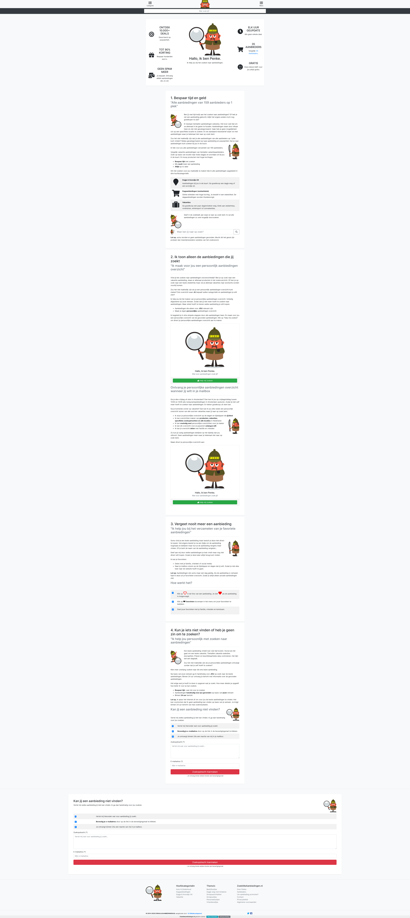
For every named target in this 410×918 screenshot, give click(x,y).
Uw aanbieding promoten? (247, 894)
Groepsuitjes (212, 897)
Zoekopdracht (178, 742)
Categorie (150, 6)
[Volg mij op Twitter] (248, 913)
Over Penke (241, 889)
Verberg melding (224, 916)
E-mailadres (177, 761)
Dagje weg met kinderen (216, 892)
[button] (236, 231)
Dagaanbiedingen (183, 892)
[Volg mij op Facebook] (251, 913)
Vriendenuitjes (212, 902)
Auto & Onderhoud (183, 889)
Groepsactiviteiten (214, 894)
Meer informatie (212, 916)
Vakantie (179, 897)
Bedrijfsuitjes (212, 889)
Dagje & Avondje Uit (184, 894)
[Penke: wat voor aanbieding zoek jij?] (205, 1)
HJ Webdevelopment (195, 913)
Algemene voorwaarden (246, 902)
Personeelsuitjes (213, 899)
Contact (240, 897)
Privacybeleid (242, 899)
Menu (261, 6)
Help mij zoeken (206, 381)
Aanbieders (241, 892)
